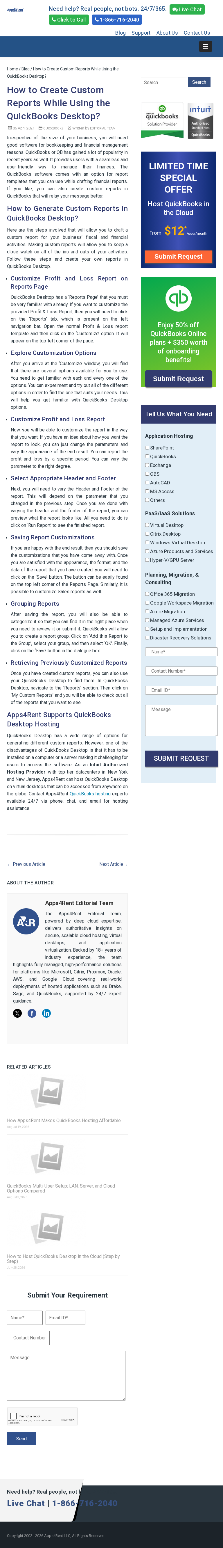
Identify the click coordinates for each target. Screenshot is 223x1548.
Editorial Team (103, 128)
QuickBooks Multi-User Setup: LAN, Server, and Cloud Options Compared (61, 1188)
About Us (167, 33)
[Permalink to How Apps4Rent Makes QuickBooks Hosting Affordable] (67, 1092)
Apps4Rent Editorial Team (79, 903)
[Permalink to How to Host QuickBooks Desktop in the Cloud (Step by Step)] (67, 1228)
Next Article (113, 864)
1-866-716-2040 (119, 20)
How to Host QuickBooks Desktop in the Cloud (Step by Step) (63, 1259)
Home (12, 69)
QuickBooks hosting (90, 794)
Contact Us (197, 33)
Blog (120, 33)
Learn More (178, 270)
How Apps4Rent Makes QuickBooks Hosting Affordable (64, 1120)
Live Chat (190, 9)
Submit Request (178, 256)
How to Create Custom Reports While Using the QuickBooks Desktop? (58, 103)
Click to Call (71, 20)
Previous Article (26, 864)
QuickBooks (53, 128)
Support (141, 33)
